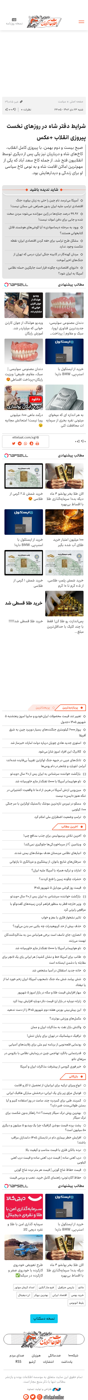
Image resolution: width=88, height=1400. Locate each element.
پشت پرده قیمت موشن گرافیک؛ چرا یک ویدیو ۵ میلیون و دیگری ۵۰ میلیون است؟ (44, 1128)
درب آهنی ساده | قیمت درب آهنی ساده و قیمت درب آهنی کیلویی (48, 1160)
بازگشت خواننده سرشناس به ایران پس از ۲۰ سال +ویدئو (45, 773)
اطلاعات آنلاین (44, 21)
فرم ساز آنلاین (46, 1287)
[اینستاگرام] (39, 1397)
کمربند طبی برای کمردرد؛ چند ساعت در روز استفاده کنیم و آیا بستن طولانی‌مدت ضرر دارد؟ (46, 1103)
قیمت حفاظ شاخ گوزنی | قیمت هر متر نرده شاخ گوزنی (47, 1169)
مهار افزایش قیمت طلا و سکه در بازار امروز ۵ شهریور (49, 992)
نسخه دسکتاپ (44, 1318)
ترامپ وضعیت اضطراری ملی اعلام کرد (57, 817)
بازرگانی (73, 1076)
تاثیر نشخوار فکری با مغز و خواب (61, 917)
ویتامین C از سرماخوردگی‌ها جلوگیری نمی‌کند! (52, 844)
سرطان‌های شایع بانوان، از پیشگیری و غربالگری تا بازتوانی (45, 861)
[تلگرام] (26, 1397)
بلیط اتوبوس (76, 1303)
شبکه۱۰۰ (73, 1355)
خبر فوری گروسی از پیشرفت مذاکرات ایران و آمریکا (50, 1066)
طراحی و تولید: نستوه (39, 1389)
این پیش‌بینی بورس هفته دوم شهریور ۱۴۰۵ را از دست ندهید (44, 1009)
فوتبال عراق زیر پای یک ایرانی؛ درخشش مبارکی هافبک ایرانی (44, 1093)
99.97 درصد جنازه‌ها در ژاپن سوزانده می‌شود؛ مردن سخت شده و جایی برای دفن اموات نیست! (45, 216)
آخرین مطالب (69, 826)
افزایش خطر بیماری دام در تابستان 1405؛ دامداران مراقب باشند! (48, 1140)
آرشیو (32, 1361)
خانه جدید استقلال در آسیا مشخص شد (56, 970)
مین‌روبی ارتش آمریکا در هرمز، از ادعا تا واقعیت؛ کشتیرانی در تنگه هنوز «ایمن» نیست (46, 792)
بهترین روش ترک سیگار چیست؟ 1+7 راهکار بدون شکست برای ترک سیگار (45, 1115)
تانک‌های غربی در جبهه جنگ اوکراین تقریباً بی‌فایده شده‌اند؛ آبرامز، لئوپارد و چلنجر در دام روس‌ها (46, 763)
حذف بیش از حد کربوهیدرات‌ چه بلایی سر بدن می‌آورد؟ (47, 926)
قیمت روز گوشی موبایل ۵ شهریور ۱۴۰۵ (57, 887)
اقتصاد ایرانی (59, 1295)
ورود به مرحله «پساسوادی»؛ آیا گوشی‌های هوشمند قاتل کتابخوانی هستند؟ (46, 230)
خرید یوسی (77, 1295)
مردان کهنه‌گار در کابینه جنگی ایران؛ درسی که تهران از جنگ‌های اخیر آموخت (48, 257)
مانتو (81, 1287)
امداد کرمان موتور (24, 1287)
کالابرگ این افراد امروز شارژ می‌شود (59, 751)
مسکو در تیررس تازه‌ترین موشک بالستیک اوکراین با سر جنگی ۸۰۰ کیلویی (46, 806)
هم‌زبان (36, 1355)
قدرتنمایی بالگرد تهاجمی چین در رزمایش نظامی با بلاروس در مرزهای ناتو (45, 1056)
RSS (18, 1361)
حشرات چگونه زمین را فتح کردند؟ (60, 879)
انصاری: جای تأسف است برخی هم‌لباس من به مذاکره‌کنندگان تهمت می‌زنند (45, 937)
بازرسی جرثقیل (66, 1287)
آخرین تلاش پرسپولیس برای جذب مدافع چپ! (52, 835)
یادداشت (67, 1361)
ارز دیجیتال (24, 1295)
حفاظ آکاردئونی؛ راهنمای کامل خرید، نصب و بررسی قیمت (45, 1177)
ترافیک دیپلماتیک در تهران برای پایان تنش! (54, 1035)
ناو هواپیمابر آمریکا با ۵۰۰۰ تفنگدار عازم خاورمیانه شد (48, 781)
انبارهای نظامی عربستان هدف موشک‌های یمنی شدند (47, 853)
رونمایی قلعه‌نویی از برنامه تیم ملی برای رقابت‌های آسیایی (45, 1044)
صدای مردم (17, 1355)
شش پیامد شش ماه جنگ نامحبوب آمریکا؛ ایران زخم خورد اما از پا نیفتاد (44, 982)
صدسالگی (54, 1355)
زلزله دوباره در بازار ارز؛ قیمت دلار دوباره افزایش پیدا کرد (47, 1001)
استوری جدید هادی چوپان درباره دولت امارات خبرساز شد (46, 742)
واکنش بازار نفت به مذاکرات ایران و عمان (56, 1027)
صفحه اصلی (76, 101)
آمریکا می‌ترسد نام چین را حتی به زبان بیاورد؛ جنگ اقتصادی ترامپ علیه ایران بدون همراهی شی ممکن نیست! (47, 203)
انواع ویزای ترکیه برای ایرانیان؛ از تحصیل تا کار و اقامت (47, 1085)
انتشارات (48, 1361)
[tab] (73, 707)
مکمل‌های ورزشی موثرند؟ (65, 1018)
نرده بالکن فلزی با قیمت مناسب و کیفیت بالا (53, 1150)
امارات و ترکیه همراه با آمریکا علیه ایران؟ (56, 870)
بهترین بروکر (41, 1295)
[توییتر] (33, 1397)
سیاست (62, 101)
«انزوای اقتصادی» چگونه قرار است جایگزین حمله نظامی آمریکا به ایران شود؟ (45, 270)
